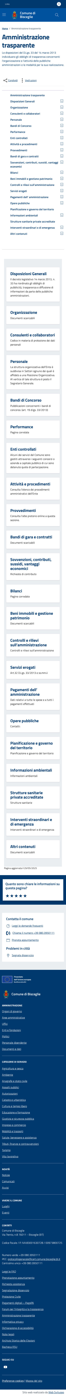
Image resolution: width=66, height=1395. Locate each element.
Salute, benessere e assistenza (19, 1137)
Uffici (5, 1024)
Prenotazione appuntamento (18, 1278)
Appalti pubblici (10, 1087)
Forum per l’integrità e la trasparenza (22, 1309)
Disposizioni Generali (22, 101)
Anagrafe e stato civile (14, 1081)
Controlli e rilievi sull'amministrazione (32, 185)
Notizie (6, 1175)
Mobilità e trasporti (12, 1131)
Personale (16, 120)
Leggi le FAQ (9, 1271)
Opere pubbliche (20, 203)
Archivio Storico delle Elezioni (18, 1340)
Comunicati (8, 1181)
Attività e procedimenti (23, 144)
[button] (9, 4)
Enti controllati (19, 138)
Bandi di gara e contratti (24, 156)
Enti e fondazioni (11, 1030)
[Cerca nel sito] (57, 15)
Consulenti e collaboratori (25, 114)
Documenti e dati (11, 1049)
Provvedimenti (18, 150)
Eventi (5, 1213)
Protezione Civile (11, 1297)
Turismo (6, 1150)
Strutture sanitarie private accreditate (32, 221)
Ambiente (7, 1075)
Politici (5, 1036)
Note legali (8, 1334)
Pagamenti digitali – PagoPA (18, 1303)
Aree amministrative (13, 1017)
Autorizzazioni (10, 1094)
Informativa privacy (13, 1322)
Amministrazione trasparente (27, 95)
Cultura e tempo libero (14, 1106)
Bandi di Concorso (20, 126)
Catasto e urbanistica (14, 1100)
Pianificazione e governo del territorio (32, 209)
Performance (17, 132)
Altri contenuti (18, 234)
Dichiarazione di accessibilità (18, 1328)
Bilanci (14, 173)
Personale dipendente (14, 1043)
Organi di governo (12, 1011)
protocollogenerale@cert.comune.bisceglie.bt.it (34, 1259)
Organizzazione (19, 107)
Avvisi (5, 1188)
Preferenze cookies (13, 1381)
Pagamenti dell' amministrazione (29, 197)
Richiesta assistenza (13, 1284)
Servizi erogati (18, 191)
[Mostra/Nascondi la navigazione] (4, 15)
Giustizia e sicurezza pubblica (18, 1119)
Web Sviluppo (56, 1392)
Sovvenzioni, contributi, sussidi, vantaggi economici (34, 164)
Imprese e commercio (14, 1125)
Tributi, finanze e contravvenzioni (20, 1144)
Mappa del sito (34, 1381)
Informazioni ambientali (24, 215)
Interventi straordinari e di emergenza (32, 228)
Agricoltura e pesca (12, 1068)
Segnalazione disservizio (15, 1290)
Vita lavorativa (10, 1156)
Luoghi (5, 1206)
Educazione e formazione (16, 1112)
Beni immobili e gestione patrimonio (31, 179)
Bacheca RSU (9, 1347)
